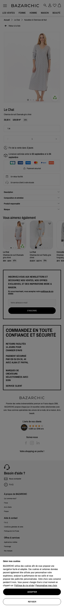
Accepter (32, 592)
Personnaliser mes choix (46, 585)
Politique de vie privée (24, 585)
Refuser (32, 601)
